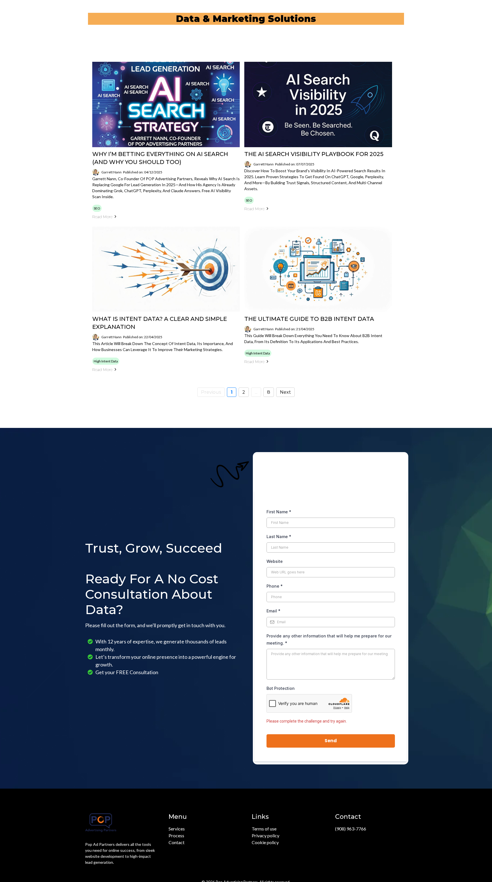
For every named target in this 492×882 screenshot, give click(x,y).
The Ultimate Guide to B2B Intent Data (309, 318)
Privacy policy (265, 835)
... (256, 392)
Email (273, 610)
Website (274, 561)
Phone (274, 586)
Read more (102, 216)
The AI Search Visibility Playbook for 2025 (314, 154)
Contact (176, 842)
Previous (211, 392)
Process (176, 835)
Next (285, 392)
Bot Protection (280, 688)
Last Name (278, 536)
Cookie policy (265, 842)
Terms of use (264, 828)
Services (177, 828)
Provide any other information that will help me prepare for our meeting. (328, 639)
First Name (278, 511)
